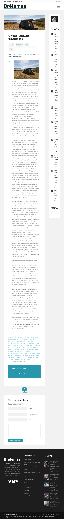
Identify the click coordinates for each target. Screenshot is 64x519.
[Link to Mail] (56, 514)
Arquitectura (19, 44)
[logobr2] (15, 6)
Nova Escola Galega (29, 485)
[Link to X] (41, 514)
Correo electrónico (33, 414)
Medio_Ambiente (32, 47)
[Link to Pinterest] (48, 514)
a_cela (10, 337)
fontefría (11, 345)
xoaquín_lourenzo (13, 359)
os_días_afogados (25, 351)
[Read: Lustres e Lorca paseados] (52, 55)
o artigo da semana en (22, 54)
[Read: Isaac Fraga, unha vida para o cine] (52, 171)
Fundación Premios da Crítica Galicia (31, 476)
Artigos (27, 44)
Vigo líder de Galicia (56, 157)
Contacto (58, 1)
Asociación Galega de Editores (31, 467)
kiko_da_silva (20, 347)
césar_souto (22, 343)
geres (21, 345)
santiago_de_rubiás (14, 357)
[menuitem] (57, 1)
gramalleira (27, 345)
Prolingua (26, 490)
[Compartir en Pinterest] (29, 373)
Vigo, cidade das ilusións (53, 494)
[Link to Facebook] (43, 514)
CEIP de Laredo (10, 469)
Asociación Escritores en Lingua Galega (32, 463)
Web (30, 419)
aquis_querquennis (22, 339)
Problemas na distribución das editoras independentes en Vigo (55, 464)
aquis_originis (12, 339)
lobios (10, 349)
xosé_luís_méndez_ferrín (15, 361)
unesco (30, 357)
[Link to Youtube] (51, 514)
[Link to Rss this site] (58, 514)
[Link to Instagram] (46, 514)
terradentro (23, 357)
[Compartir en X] (19, 373)
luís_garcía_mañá (29, 349)
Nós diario (26, 493)
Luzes (25, 482)
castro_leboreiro (13, 343)
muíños (37, 349)
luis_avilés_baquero (18, 349)
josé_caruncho (35, 345)
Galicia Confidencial (29, 479)
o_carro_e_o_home (13, 351)
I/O (16, 514)
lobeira (35, 347)
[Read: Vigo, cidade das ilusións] (52, 91)
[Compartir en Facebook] (13, 373)
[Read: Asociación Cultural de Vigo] (52, 107)
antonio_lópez (16, 337)
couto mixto (30, 343)
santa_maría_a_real (34, 355)
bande (21, 341)
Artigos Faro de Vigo (13, 47)
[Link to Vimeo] (53, 514)
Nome (30, 408)
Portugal (11, 49)
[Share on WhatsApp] (24, 373)
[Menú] (57, 6)
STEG (25, 498)
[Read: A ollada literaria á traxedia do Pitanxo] (52, 69)
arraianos (31, 339)
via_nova (35, 357)
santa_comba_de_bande (21, 355)
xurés (24, 361)
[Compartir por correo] (35, 373)
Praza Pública (27, 487)
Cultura (24, 47)
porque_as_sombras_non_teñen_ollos (19, 353)
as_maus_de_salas (13, 341)
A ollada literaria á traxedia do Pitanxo (53, 484)
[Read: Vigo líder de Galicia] (52, 156)
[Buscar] (53, 6)
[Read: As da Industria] (52, 191)
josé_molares (12, 347)
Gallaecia (17, 345)
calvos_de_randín (28, 341)
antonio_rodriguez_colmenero (30, 337)
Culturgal (26, 469)
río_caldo (11, 355)
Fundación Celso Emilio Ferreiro (32, 472)
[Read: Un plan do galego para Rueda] (52, 122)
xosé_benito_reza (25, 359)
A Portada (11, 44)
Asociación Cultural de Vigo (57, 108)
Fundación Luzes (28, 496)
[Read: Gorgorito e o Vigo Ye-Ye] (52, 140)
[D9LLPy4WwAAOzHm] (24, 22)
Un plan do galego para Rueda (56, 125)
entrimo (37, 343)
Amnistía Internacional (29, 459)
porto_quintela (35, 353)
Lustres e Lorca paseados (56, 56)
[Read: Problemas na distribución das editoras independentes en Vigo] (52, 33)
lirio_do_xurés (28, 347)
